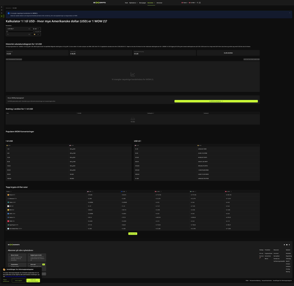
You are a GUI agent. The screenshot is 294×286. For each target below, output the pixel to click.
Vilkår (247, 280)
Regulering (289, 256)
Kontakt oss (277, 258)
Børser (266, 258)
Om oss (261, 253)
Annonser (159, 3)
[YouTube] (287, 245)
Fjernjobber (277, 256)
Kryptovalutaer (268, 253)
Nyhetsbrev (132, 3)
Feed (126, 3)
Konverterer (268, 256)
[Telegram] (289, 245)
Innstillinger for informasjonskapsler (282, 280)
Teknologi (288, 258)
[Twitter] (284, 245)
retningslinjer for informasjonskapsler (15, 276)
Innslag (288, 269)
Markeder (150, 3)
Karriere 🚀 (261, 256)
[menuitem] (2, 6)
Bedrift (287, 261)
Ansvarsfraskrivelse (267, 280)
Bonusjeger (142, 3)
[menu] (2, 11)
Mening (288, 271)
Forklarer (288, 266)
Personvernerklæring (255, 280)
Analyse (288, 264)
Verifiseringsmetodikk (279, 261)
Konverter (8, 8)
